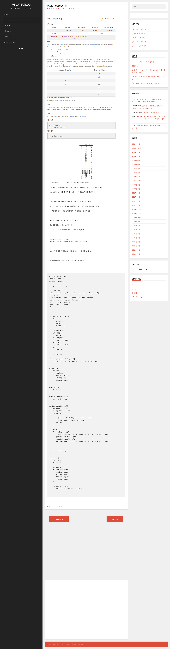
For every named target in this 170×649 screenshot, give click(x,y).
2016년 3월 (136, 246)
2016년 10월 (136, 217)
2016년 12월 (136, 209)
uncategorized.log (10, 42)
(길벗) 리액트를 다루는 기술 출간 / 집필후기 (146, 83)
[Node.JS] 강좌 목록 (138, 38)
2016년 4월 (136, 242)
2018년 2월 (136, 172)
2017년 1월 (136, 205)
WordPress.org (137, 297)
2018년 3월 (136, 168)
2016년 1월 (136, 254)
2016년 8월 (136, 225)
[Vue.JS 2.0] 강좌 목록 (139, 29)
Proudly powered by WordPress (55, 644)
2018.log (135, 66)
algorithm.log (69, 9)
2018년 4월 (136, 164)
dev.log (6, 20)
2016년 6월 (136, 234)
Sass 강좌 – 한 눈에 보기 (151, 112)
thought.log (7, 25)
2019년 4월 (136, 144)
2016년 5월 (136, 238)
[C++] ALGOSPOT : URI (57, 6)
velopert (61, 9)
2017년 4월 (136, 197)
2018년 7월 (136, 156)
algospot (57, 506)
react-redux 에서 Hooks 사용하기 (143, 62)
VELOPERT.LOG (21, 4)
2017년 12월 (136, 181)
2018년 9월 (136, 152)
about (6, 14)
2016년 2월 (136, 250)
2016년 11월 (136, 213)
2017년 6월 (136, 189)
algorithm (51, 506)
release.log (7, 31)
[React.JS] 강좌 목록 (138, 33)
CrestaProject (80, 644)
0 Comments (83, 9)
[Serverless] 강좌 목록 (139, 46)
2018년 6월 (136, 160)
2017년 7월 (136, 185)
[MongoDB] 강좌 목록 (139, 42)
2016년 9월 (136, 221)
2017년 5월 (136, 193)
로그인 (134, 285)
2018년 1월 (136, 177)
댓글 (135, 293)
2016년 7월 (136, 229)
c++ (61, 506)
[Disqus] (86, 553)
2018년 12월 (136, 148)
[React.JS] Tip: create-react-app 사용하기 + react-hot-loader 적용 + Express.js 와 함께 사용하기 (148, 119)
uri (63, 506)
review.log (7, 36)
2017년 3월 (136, 201)
